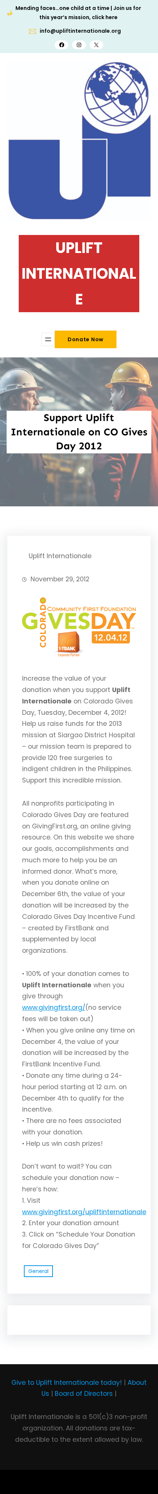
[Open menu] (48, 339)
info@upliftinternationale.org (80, 31)
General (38, 1271)
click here (105, 17)
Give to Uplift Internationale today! (66, 1382)
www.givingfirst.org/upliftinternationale (84, 1212)
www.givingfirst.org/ (53, 1007)
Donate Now (86, 339)
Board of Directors (84, 1393)
